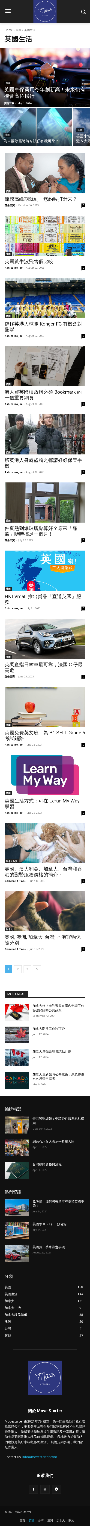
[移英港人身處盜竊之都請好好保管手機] (45, 434)
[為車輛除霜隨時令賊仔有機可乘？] (36, 127)
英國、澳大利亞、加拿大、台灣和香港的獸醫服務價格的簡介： (43, 871)
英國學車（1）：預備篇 (50, 1224)
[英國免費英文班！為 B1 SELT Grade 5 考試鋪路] (45, 707)
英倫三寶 (10, 205)
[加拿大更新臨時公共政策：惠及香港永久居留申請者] (17, 1080)
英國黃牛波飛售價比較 (29, 261)
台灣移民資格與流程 (47, 1164)
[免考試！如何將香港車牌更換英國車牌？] (17, 1207)
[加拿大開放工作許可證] (17, 1035)
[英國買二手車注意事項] (17, 1253)
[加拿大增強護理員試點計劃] (17, 1057)
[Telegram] (56, 1489)
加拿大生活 (12, 861)
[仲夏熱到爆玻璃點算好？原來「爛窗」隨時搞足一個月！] (45, 502)
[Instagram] (44, 1489)
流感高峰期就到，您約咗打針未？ (41, 199)
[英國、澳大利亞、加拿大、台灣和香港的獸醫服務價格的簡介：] (45, 843)
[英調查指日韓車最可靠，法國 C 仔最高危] (45, 639)
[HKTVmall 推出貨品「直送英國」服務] (45, 571)
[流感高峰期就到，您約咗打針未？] (45, 173)
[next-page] (37, 969)
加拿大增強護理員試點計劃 (52, 1051)
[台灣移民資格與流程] (17, 1170)
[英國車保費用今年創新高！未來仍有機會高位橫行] (45, 77)
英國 (18, 30)
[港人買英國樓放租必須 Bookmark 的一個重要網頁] (45, 366)
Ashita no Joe (14, 267)
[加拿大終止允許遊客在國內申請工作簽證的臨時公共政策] (17, 1012)
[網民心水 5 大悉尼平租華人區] (17, 1147)
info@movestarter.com (39, 1457)
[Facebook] (33, 1489)
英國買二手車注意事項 (49, 1247)
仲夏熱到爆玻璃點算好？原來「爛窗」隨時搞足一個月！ (41, 531)
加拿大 (9, 929)
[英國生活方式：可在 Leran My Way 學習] (45, 775)
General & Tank (15, 881)
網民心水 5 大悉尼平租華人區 (54, 1141)
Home (9, 30)
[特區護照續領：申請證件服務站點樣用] (17, 1125)
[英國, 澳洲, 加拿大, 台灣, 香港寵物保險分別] (45, 911)
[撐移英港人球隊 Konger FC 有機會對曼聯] (45, 298)
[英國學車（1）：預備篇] (17, 1230)
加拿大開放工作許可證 (49, 1028)
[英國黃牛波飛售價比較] (45, 236)
